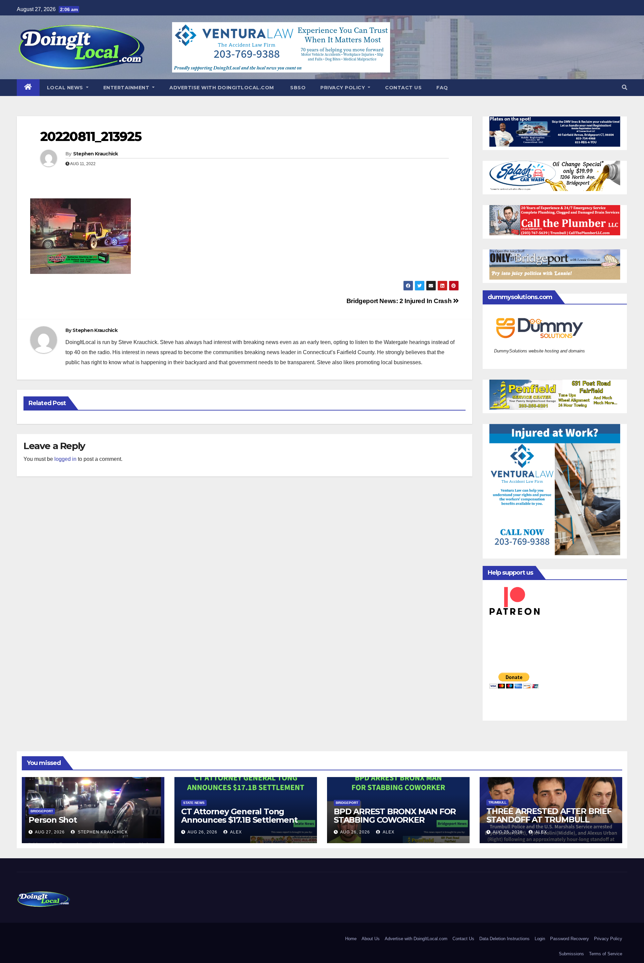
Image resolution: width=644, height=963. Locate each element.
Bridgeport (42, 811)
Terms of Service (605, 953)
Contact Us (403, 88)
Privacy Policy (343, 88)
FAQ (442, 88)
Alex (235, 832)
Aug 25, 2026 (508, 832)
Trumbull (497, 802)
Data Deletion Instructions (504, 938)
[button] (624, 87)
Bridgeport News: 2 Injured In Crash (399, 300)
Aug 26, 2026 (202, 832)
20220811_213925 (91, 136)
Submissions (571, 953)
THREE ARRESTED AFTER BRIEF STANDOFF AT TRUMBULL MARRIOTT (548, 819)
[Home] (28, 87)
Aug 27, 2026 (50, 832)
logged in (65, 459)
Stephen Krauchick (95, 154)
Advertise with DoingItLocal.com (221, 88)
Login (540, 938)
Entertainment (127, 88)
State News (194, 803)
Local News (66, 88)
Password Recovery (569, 938)
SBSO (297, 88)
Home (351, 938)
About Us (371, 938)
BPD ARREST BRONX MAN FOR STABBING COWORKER (395, 816)
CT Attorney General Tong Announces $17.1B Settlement (239, 816)
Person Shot (53, 820)
